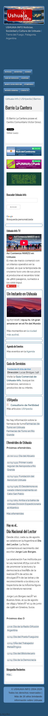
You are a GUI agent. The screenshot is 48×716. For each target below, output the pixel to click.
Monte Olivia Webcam (13, 84)
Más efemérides (15, 513)
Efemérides (28, 84)
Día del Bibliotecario (21, 653)
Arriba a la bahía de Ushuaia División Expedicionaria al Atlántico (24, 504)
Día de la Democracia (21, 660)
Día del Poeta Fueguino (23, 636)
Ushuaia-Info (12, 99)
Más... (9, 674)
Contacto (25, 90)
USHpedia (25, 78)
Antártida (18, 72)
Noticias (8, 72)
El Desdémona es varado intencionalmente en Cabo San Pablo (22, 490)
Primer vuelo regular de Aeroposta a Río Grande (21, 466)
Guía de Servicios (12, 78)
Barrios (37, 99)
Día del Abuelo (21, 456)
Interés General (11, 90)
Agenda (28, 72)
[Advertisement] (24, 55)
